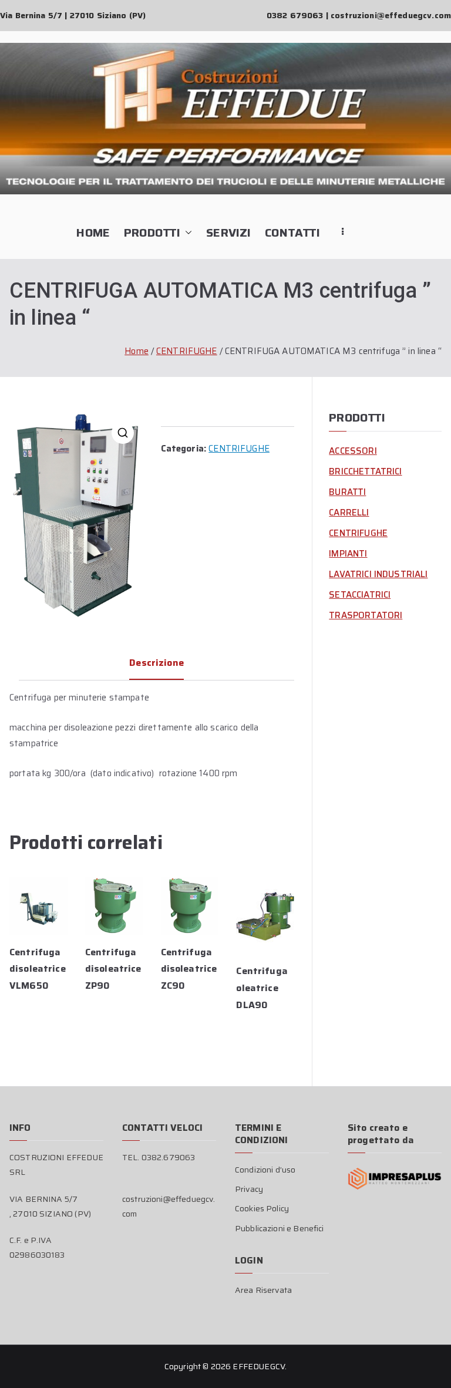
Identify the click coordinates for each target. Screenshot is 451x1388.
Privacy (249, 1189)
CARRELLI (349, 513)
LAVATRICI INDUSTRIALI (378, 574)
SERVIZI (228, 232)
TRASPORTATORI (365, 615)
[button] (186, 232)
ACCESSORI (352, 451)
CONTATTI (292, 232)
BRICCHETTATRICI (365, 471)
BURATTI (347, 492)
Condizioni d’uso (265, 1169)
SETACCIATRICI (360, 595)
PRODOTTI (152, 232)
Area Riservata (263, 1289)
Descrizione (156, 662)
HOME (93, 232)
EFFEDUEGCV (259, 1366)
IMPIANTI (348, 554)
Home (136, 351)
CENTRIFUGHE (186, 351)
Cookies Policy (262, 1208)
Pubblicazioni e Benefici (279, 1228)
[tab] (156, 667)
